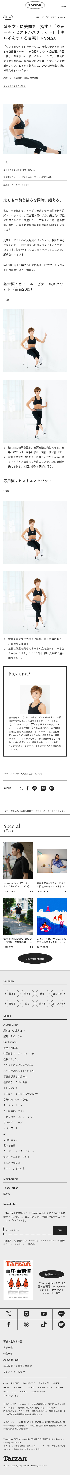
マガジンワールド (37, 1391)
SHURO (23, 1391)
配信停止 (32, 1244)
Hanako (6, 1387)
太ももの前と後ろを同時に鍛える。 (19, 170)
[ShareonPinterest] (51, 788)
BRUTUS (15, 1383)
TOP (5, 811)
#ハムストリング (11, 773)
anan (5, 1383)
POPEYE (59, 1387)
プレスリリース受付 (14, 1371)
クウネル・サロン (44, 1387)
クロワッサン (44, 1383)
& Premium (18, 1387)
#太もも (38, 773)
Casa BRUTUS (28, 1383)
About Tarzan (11, 1359)
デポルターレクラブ (20, 724)
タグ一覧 (8, 1347)
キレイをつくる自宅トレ (14, 86)
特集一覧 (8, 1353)
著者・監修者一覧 (12, 1341)
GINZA (56, 1383)
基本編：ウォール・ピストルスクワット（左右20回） (28, 177)
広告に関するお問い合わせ (17, 1365)
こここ (14, 1391)
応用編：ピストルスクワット (16, 184)
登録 (60, 1230)
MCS (5, 1391)
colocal (30, 1387)
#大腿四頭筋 (27, 773)
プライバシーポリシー (12, 1396)
